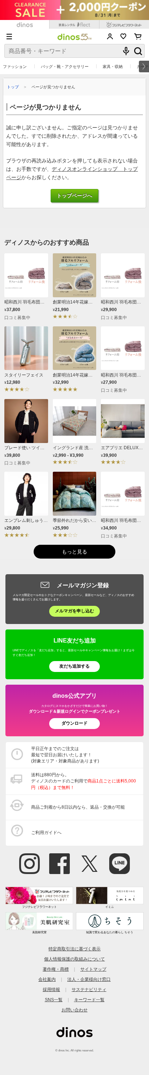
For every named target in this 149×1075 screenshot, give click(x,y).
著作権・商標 (56, 969)
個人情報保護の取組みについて (74, 959)
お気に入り (123, 36)
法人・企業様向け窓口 (89, 979)
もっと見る (74, 552)
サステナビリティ (89, 989)
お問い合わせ (74, 1009)
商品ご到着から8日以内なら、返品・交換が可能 (78, 807)
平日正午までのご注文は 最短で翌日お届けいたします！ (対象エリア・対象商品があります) (65, 755)
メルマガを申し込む (74, 610)
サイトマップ (93, 969)
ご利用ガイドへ (46, 832)
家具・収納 (113, 66)
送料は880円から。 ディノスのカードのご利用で (83, 781)
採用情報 (51, 989)
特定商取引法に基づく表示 (74, 948)
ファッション (15, 66)
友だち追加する (74, 666)
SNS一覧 (54, 999)
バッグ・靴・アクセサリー (65, 66)
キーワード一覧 (89, 999)
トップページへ (74, 195)
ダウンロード (74, 723)
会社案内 (47, 979)
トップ (13, 87)
